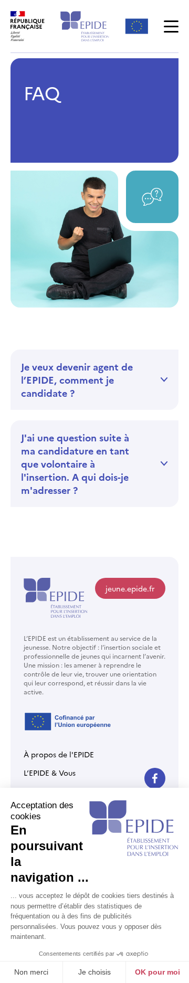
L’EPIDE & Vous (50, 772)
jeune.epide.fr (130, 588)
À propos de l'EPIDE (59, 754)
